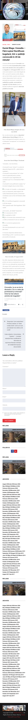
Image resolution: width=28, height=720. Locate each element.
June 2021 (17, 536)
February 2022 (6, 530)
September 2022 (14, 524)
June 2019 (5, 555)
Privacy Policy (16, 717)
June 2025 (17, 494)
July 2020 (12, 547)
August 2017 (6, 574)
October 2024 (6, 503)
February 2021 (6, 540)
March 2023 (16, 517)
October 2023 (6, 513)
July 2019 (21, 553)
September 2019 (7, 553)
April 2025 (10, 496)
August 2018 (6, 563)
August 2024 (6, 505)
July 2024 (12, 505)
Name (5, 388)
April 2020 (10, 549)
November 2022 (15, 522)
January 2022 (14, 530)
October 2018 (6, 561)
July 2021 (12, 536)
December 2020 (7, 543)
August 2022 (6, 526)
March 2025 (16, 496)
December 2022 (7, 522)
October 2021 (6, 534)
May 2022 (5, 528)
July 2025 (12, 494)
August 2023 (6, 515)
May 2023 (5, 517)
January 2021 (14, 540)
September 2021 (14, 534)
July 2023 (12, 515)
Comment (6, 366)
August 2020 (6, 547)
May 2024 (5, 507)
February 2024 (6, 509)
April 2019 (16, 555)
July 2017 (12, 574)
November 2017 (15, 570)
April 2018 (10, 566)
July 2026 (12, 484)
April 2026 (10, 486)
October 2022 (6, 524)
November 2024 (15, 501)
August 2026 (6, 484)
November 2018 (15, 559)
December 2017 (7, 570)
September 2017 (14, 572)
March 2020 (16, 549)
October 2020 (6, 545)
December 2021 (7, 532)
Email (4, 396)
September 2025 (14, 492)
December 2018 (7, 559)
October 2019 (21, 551)
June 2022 (17, 526)
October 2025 (6, 492)
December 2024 (7, 501)
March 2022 (16, 528)
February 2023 (6, 519)
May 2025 (5, 496)
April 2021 (10, 538)
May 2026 (5, 486)
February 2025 (6, 498)
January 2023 (14, 519)
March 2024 (16, 507)
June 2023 (17, 515)
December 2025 (7, 490)
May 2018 (5, 566)
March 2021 (16, 538)
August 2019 (14, 553)
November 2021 (15, 532)
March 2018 (16, 566)
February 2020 (6, 551)
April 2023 (10, 517)
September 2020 (14, 545)
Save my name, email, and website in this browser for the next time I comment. (14, 414)
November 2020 (15, 543)
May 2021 (5, 538)
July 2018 (12, 563)
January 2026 (14, 488)
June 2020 (17, 547)
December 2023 (7, 511)
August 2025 (6, 494)
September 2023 (14, 513)
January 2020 (14, 551)
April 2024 (10, 507)
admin (5, 314)
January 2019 (14, 557)
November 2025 (15, 490)
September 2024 (14, 503)
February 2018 (6, 568)
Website (5, 405)
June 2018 (17, 563)
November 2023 (15, 511)
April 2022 (10, 528)
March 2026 (16, 486)
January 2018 (14, 568)
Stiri (8, 44)
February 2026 (6, 488)
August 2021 (6, 536)
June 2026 (17, 484)
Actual (4, 44)
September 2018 (14, 561)
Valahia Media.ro (14, 9)
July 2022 (12, 526)
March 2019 (22, 555)
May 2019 (11, 555)
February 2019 (6, 557)
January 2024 (14, 509)
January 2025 (14, 498)
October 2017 (6, 572)
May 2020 (5, 549)
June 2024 (17, 505)
